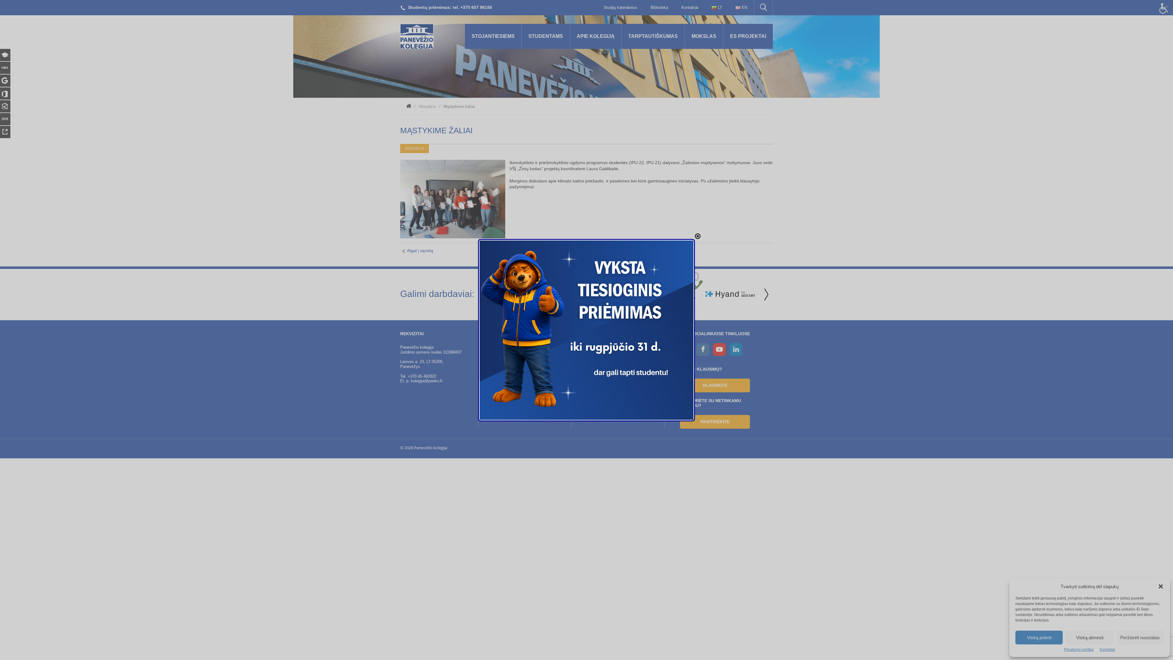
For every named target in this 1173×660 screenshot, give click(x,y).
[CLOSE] (698, 236)
